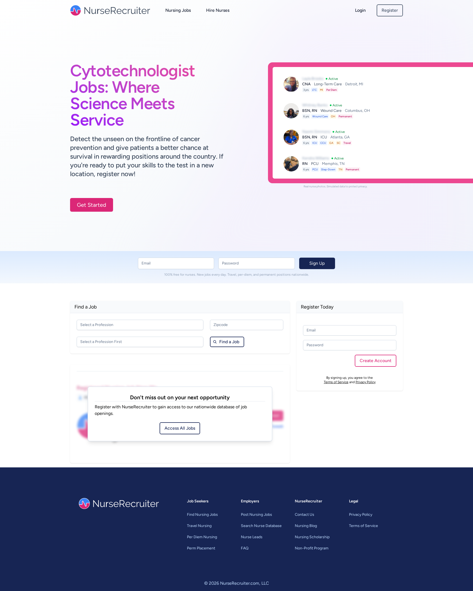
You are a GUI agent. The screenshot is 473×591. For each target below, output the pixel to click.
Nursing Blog (306, 525)
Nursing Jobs (178, 10)
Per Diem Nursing (202, 537)
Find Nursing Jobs (202, 514)
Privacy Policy (366, 382)
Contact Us (304, 514)
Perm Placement (201, 548)
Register (390, 10)
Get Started (91, 205)
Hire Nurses (217, 10)
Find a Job (229, 341)
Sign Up (317, 263)
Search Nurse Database (261, 525)
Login (360, 10)
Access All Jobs (180, 428)
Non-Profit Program (311, 548)
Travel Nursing (199, 525)
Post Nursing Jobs (256, 514)
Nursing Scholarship (312, 537)
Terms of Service (336, 382)
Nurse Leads (252, 537)
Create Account (375, 360)
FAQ (245, 548)
